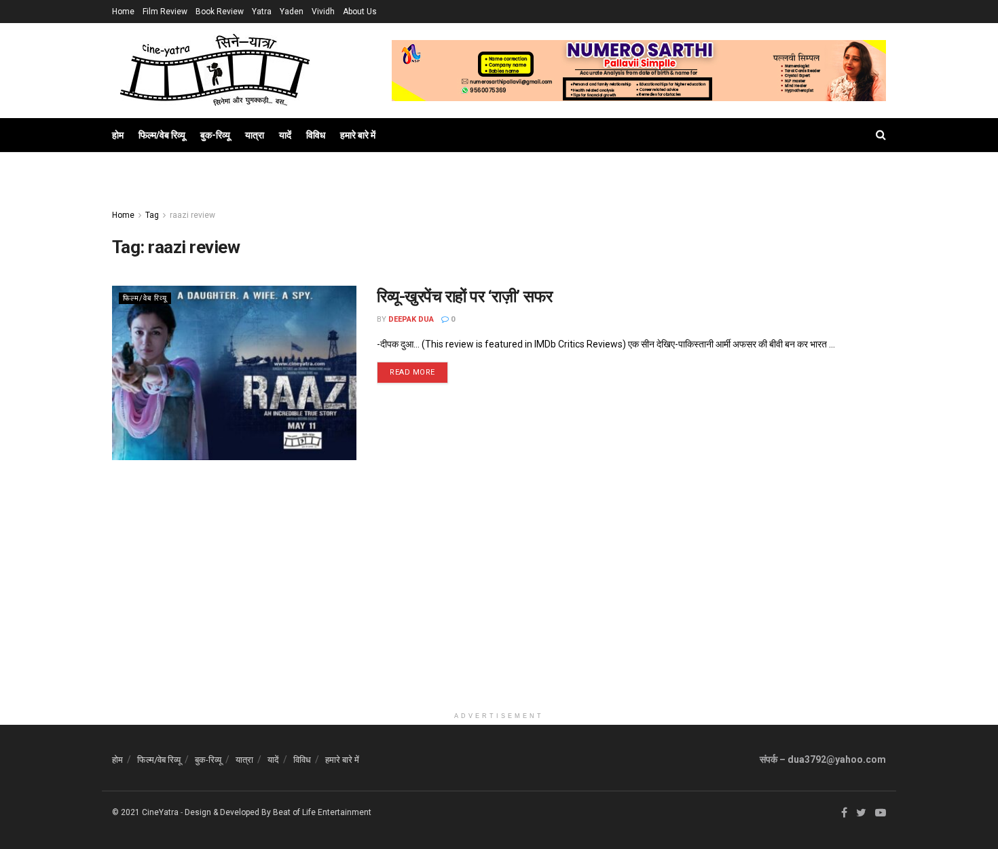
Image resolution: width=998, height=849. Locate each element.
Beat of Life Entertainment (322, 812)
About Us (360, 11)
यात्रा (254, 135)
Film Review (165, 11)
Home (123, 11)
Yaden (291, 11)
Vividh (323, 11)
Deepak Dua (411, 319)
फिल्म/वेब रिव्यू (161, 135)
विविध (315, 135)
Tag (152, 215)
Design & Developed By (228, 812)
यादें (285, 135)
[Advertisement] (499, 610)
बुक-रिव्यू (215, 135)
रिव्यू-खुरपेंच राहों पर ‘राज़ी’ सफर (465, 296)
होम (118, 135)
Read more (412, 372)
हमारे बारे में (357, 135)
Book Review (220, 11)
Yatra (262, 11)
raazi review (192, 215)
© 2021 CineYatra (145, 812)
